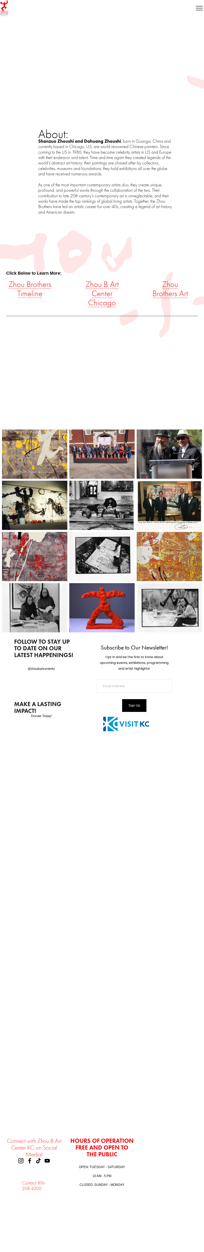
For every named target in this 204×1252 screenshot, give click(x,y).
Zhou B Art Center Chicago (102, 293)
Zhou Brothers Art (170, 288)
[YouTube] (47, 1161)
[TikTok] (38, 1161)
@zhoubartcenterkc (41, 668)
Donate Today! (41, 716)
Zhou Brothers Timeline (29, 288)
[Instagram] (21, 1161)
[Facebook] (29, 1161)
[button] (30, 799)
